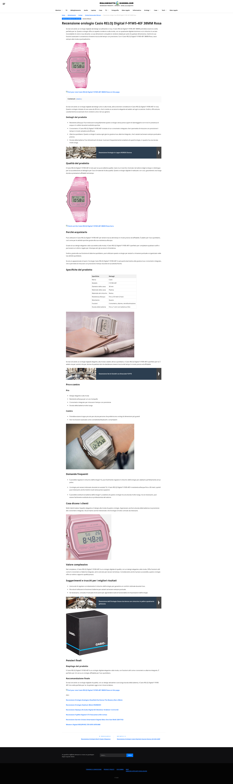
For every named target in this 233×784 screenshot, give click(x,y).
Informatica (137, 10)
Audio (86, 10)
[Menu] (4, 4)
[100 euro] (116, 4)
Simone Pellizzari (87, 18)
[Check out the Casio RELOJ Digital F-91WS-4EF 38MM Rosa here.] (90, 226)
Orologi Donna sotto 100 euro (72, 18)
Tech (163, 10)
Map (127, 769)
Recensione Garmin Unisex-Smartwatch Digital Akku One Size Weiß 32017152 (94, 720)
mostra (79, 99)
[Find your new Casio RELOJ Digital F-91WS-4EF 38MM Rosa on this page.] (93, 92)
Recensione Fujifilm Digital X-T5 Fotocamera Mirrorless (86, 715)
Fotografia (115, 10)
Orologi (146, 10)
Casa (100, 10)
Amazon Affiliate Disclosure (136, 771)
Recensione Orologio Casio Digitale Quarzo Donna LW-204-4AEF (138, 739)
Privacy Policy (109, 769)
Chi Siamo (120, 769)
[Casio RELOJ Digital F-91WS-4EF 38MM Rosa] (78, 65)
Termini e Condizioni (93, 769)
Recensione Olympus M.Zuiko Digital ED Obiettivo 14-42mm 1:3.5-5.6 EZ (92, 710)
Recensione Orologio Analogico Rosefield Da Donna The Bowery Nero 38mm (94, 700)
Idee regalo (126, 10)
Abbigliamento (75, 10)
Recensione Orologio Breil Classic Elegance (95, 739)
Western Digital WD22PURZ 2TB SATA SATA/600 (83, 724)
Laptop (93, 10)
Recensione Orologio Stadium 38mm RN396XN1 (83, 705)
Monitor (58, 10)
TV (66, 10)
